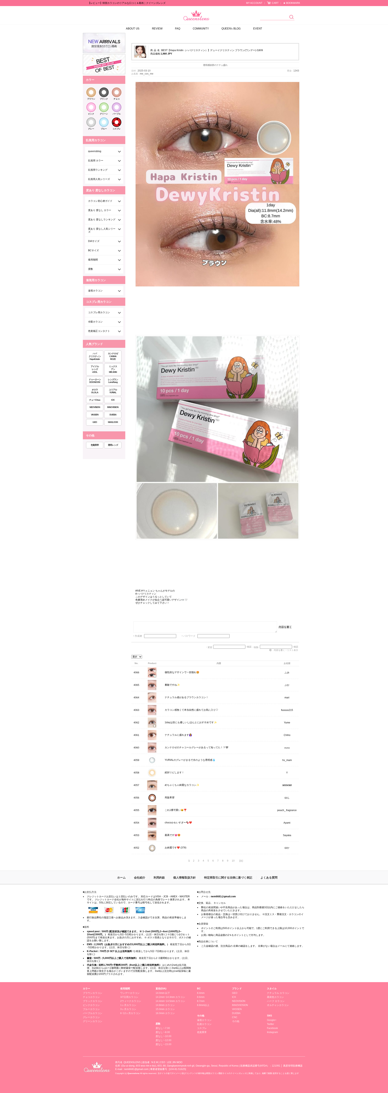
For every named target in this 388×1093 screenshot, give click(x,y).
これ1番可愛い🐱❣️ (176, 810)
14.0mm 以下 (163, 993)
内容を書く (285, 626)
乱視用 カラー (95, 160)
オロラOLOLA (94, 391)
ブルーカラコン (91, 1009)
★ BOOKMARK (291, 3)
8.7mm (201, 1001)
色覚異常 (95, 445)
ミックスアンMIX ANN (113, 369)
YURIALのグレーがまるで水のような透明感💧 (190, 760)
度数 (90, 269)
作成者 (138, 636)
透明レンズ (113, 445)
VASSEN (94, 414)
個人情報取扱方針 (184, 877)
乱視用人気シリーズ (99, 179)
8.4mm (201, 993)
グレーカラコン (91, 1017)
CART (275, 3)
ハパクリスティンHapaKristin (95, 356)
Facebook (272, 1028)
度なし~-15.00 (163, 1044)
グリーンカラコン (92, 1021)
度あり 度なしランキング (101, 219)
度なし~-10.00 (163, 1036)
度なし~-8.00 (163, 1032)
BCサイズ (93, 250)
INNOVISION (112, 407)
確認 (249, 646)
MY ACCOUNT (254, 3)
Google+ (271, 1020)
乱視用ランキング (98, 169)
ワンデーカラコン (130, 993)
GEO (95, 422)
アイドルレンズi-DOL (95, 369)
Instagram (272, 1032)
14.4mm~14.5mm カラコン (170, 1001)
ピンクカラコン (91, 1005)
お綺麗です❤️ (172, 847)
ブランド (237, 988)
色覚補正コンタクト (99, 331)
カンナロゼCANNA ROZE (113, 356)
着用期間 (93, 259)
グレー (91, 129)
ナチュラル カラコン (278, 993)
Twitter (270, 1024)
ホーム (121, 877)
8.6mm (201, 997)
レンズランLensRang (113, 381)
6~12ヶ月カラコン (130, 1013)
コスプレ (117, 129)
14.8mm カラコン (165, 1005)
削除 (256, 647)
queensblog (94, 151)
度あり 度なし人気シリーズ (101, 230)
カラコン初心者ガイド (100, 201)
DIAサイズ (93, 241)
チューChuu (94, 400)
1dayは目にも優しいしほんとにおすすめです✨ (191, 722)
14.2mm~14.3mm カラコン (170, 997)
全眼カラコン (95, 321)
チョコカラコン (91, 997)
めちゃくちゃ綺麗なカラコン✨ (182, 785)
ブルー (104, 129)
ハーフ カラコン (276, 1001)
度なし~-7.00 (163, 1028)
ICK (113, 400)
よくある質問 (268, 877)
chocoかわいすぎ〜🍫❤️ (178, 822)
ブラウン (91, 99)
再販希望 (169, 797)
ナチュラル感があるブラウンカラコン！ (186, 697)
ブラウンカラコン (92, 993)
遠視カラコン (95, 290)
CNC (234, 1017)
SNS (269, 1015)
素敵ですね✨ (172, 685)
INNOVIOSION (240, 1005)
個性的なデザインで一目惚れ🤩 (182, 672)
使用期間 (125, 988)
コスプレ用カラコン (99, 312)
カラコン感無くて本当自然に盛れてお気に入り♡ (191, 710)
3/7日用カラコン (129, 997)
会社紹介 (139, 877)
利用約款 (159, 877)
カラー (86, 988)
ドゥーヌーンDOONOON (95, 381)
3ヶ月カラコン (128, 1009)
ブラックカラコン (92, 1001)
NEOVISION (95, 407)
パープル (117, 114)
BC (199, 988)
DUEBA (113, 414)
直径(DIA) (161, 988)
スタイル (272, 988)
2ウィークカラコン (130, 1001)
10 (233, 860)
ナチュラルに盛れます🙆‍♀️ (178, 735)
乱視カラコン (204, 1024)
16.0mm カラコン (165, 1013)
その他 (200, 1015)
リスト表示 (292, 650)
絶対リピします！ (174, 772)
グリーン (104, 114)
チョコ (117, 99)
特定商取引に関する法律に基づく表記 (228, 877)
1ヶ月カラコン (128, 1005)
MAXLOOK (113, 422)
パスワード (189, 636)
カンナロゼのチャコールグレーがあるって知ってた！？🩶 (196, 747)
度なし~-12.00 (163, 1040)
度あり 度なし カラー (99, 210)
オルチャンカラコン (278, 1005)
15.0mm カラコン (165, 1009)
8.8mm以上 (203, 1005)
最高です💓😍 (172, 835)
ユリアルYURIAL (113, 391)
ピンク (91, 114)
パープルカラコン (92, 1013)
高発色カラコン (275, 997)
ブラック (104, 99)
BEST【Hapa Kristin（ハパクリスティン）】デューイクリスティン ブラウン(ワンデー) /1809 (212, 50)
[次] (241, 860)
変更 (210, 647)
